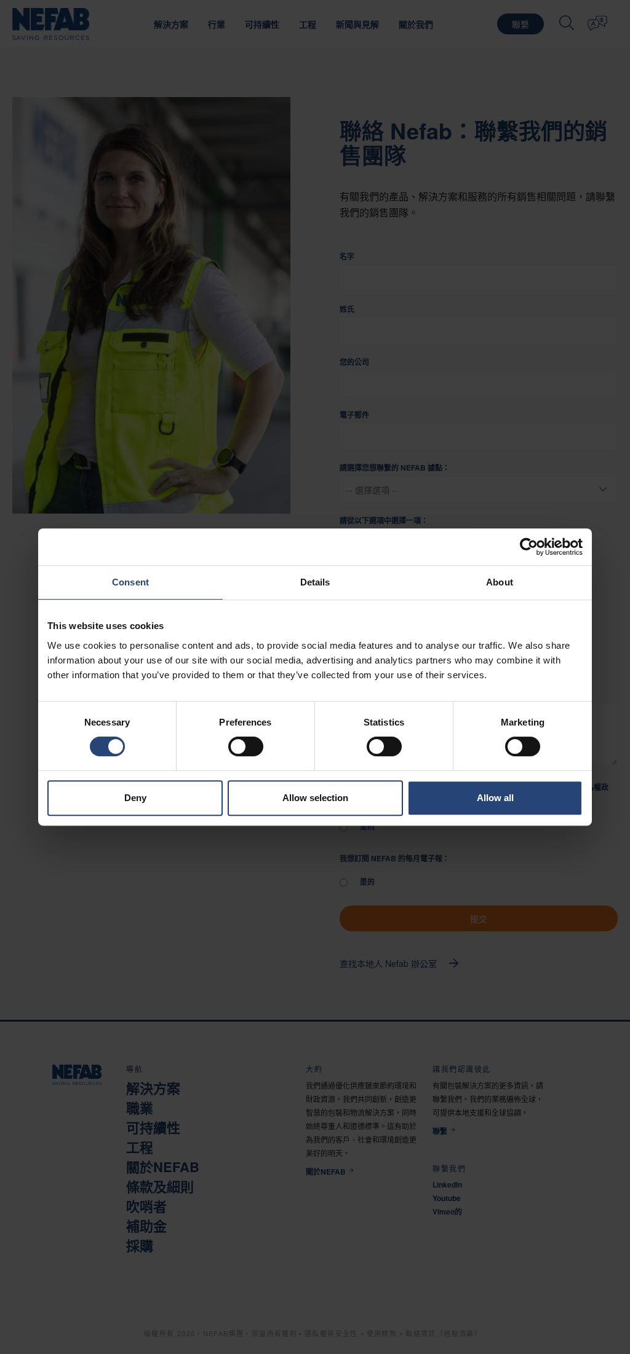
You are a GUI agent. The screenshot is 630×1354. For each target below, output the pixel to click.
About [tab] (499, 582)
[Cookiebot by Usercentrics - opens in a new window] (529, 547)
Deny (135, 797)
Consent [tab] (130, 582)
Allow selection (315, 797)
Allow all (495, 797)
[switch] (245, 746)
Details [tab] (315, 582)
